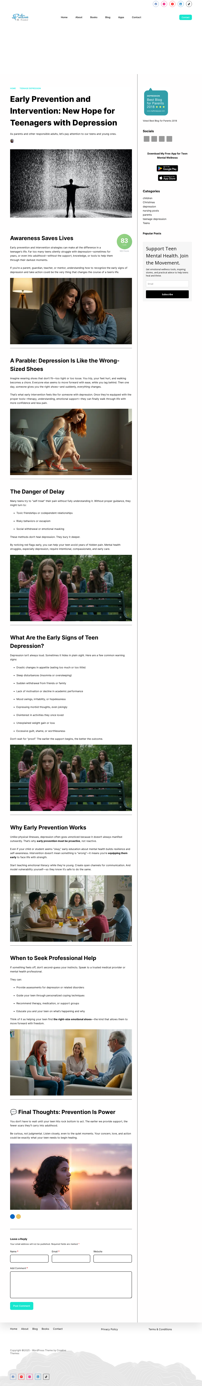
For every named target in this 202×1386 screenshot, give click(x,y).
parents (147, 214)
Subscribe (167, 294)
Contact (136, 17)
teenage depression (64, 141)
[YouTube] (172, 4)
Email (55, 1251)
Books (93, 17)
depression (149, 206)
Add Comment (19, 1268)
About (78, 17)
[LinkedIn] (181, 4)
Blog (107, 17)
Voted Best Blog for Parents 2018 (160, 120)
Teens (146, 223)
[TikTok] (189, 4)
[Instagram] (164, 4)
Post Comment (21, 1305)
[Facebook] (156, 4)
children (147, 198)
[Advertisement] (101, 50)
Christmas (149, 202)
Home (64, 17)
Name (14, 1251)
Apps (121, 17)
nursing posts (151, 210)
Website (97, 1251)
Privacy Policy (109, 1329)
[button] (12, 1216)
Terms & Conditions (160, 1329)
